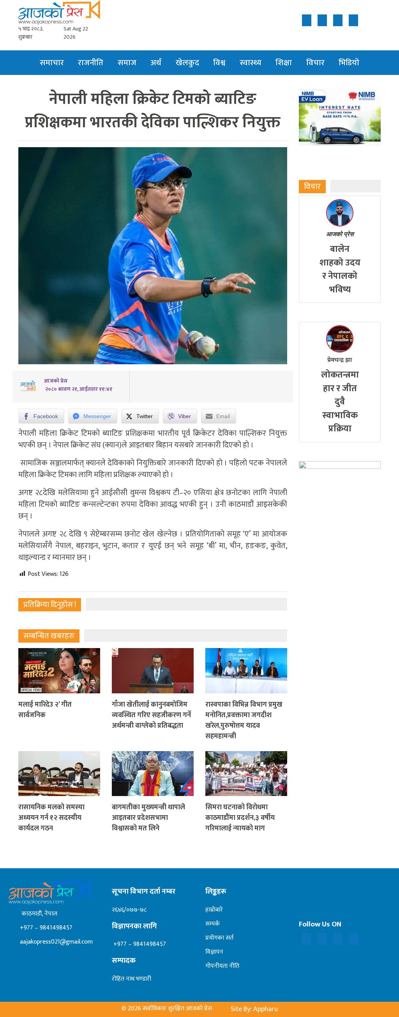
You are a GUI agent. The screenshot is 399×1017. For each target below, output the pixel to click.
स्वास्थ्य (250, 62)
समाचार (52, 62)
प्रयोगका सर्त (219, 938)
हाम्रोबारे (214, 910)
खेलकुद (187, 62)
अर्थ (155, 62)
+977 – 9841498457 (45, 928)
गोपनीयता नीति (222, 966)
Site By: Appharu (254, 1009)
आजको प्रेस (340, 234)
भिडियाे (349, 62)
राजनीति (90, 62)
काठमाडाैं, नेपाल (37, 913)
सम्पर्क (212, 924)
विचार (315, 62)
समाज (127, 62)
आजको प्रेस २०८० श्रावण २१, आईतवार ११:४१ (78, 385)
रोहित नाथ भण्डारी (131, 979)
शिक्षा (283, 62)
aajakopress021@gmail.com (55, 942)
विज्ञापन (214, 952)
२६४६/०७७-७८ (129, 910)
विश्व (219, 62)
